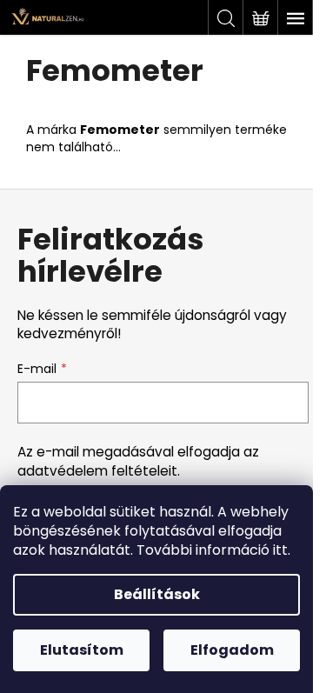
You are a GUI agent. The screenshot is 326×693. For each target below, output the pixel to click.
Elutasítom (81, 650)
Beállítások (157, 594)
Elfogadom (232, 650)
